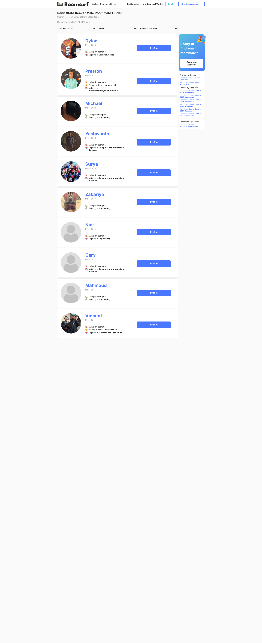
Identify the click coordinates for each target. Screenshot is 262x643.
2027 (93, 75)
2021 (93, 320)
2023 (93, 168)
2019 (93, 199)
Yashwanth (97, 133)
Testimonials (133, 4)
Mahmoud (96, 285)
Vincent (93, 315)
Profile (154, 48)
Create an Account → (191, 4)
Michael (93, 103)
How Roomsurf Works (152, 4)
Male (87, 45)
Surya (91, 164)
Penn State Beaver (190, 79)
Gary (90, 255)
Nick (90, 224)
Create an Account (192, 63)
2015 (93, 229)
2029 (93, 45)
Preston (93, 71)
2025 (93, 138)
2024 (93, 108)
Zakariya (94, 194)
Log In (171, 4)
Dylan (91, 40)
